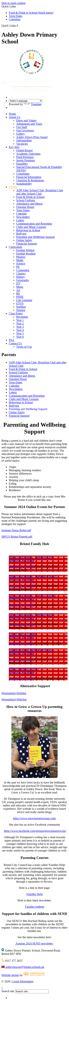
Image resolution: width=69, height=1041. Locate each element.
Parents (13, 187)
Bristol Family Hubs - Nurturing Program (33, 576)
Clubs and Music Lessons (31, 226)
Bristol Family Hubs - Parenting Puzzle (31, 614)
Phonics (20, 256)
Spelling (21, 306)
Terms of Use (24, 346)
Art (18, 290)
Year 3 (20, 326)
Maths (19, 260)
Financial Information (28, 177)
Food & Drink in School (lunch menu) (31, 12)
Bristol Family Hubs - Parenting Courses (32, 595)
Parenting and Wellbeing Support (35, 236)
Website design (10, 975)
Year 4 (20, 330)
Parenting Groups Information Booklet (31, 649)
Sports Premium (25, 160)
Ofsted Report (24, 150)
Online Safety (24, 240)
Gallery (20, 133)
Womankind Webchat (13, 699)
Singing (20, 310)
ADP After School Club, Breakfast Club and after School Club (39, 192)
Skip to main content (13, 3)
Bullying (21, 233)
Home (12, 113)
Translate (36, 104)
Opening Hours (25, 207)
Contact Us (15, 343)
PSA (11, 340)
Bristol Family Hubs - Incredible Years (31, 557)
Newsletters (23, 217)
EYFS (20, 303)
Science (20, 263)
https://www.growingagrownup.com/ (34, 818)
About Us (14, 117)
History (20, 276)
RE (18, 293)
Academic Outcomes (28, 153)
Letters (20, 220)
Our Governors (25, 130)
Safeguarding (24, 140)
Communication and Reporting (34, 223)
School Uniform (25, 200)
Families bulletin (34, 906)
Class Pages (16, 313)
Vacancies (22, 143)
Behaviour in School (28, 230)
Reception (22, 316)
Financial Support (26, 243)
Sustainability (24, 183)
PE (18, 266)
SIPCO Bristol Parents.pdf (16, 536)
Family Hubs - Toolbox (22, 634)
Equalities (22, 163)
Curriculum (15, 246)
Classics (21, 273)
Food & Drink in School (30, 197)
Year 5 (20, 333)
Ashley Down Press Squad (31, 137)
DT (18, 283)
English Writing (25, 250)
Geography (22, 280)
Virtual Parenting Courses (24, 669)
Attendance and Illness (29, 203)
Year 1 (20, 320)
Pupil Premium (24, 157)
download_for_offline (21, 560)
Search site (7, 991)
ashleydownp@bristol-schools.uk (24, 967)
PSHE (20, 296)
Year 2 (20, 323)
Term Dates (15, 16)
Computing (22, 270)
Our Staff (21, 127)
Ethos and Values (26, 120)
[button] (17, 25)
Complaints (22, 173)
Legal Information (22, 981)
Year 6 (20, 336)
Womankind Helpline (13, 693)
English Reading (26, 253)
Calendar (21, 213)
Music (19, 286)
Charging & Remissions (30, 180)
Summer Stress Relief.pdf (16, 530)
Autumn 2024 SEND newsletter (34, 943)
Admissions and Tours (29, 123)
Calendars (14, 19)
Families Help (34, 894)
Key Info (14, 147)
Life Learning (24, 300)
